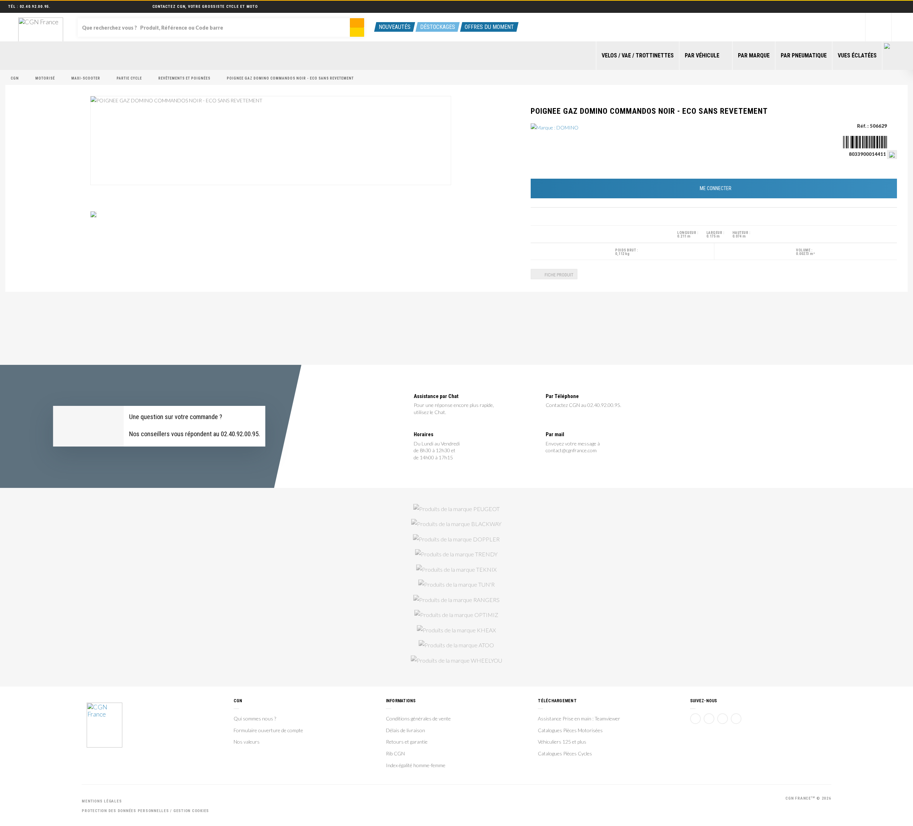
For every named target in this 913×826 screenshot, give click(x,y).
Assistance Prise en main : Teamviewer (579, 719)
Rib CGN (395, 753)
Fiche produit (558, 274)
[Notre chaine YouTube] (709, 718)
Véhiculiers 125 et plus (562, 742)
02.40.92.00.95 (34, 6)
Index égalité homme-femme (415, 765)
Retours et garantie (407, 742)
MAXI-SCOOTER (85, 78)
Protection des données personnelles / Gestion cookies (145, 811)
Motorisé (45, 78)
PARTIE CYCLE (129, 78)
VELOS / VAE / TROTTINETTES (638, 55)
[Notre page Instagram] (736, 718)
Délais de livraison (405, 730)
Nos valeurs (247, 742)
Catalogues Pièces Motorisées (570, 730)
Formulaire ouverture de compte (268, 730)
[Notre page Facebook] (695, 718)
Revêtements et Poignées (184, 78)
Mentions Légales (102, 801)
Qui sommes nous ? (255, 719)
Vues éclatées (857, 55)
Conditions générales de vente (418, 719)
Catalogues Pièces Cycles (565, 753)
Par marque (754, 55)
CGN (15, 78)
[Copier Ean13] (892, 154)
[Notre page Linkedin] (722, 718)
